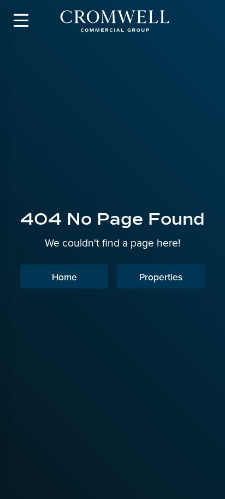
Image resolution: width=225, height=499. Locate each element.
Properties (160, 277)
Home (64, 277)
